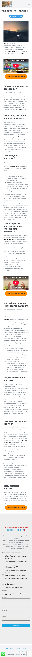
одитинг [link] (21, 53)
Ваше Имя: (5, 597)
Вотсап (24, 648)
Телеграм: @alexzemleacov (13, 648)
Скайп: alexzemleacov (10, 652)
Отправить (16, 625)
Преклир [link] (6, 319)
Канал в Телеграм (16, 16)
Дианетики (15, 166)
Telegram (4, 616)
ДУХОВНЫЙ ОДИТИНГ (15, 530)
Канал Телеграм (23, 652)
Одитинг (6, 43)
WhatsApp (4, 610)
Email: (4, 604)
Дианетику (15, 139)
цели (19, 109)
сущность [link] (12, 51)
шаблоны (21, 583)
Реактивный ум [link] (8, 239)
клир (22, 147)
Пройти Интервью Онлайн (16, 76)
